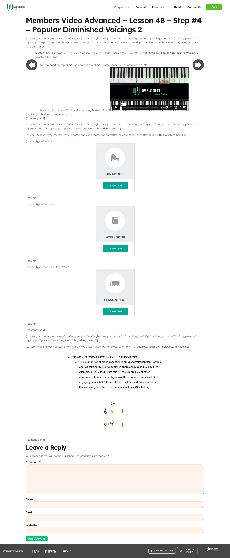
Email (29, 512)
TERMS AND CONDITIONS (50, 551)
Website (31, 525)
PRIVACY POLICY (36, 551)
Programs (120, 7)
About (177, 7)
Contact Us (194, 7)
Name (29, 499)
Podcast (141, 7)
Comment (33, 462)
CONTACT (67, 551)
